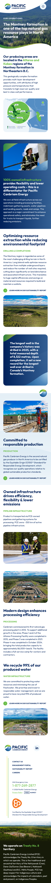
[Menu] (43, 6)
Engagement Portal (21, 765)
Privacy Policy (17, 792)
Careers (16, 773)
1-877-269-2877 (24, 785)
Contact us (17, 762)
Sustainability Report (22, 769)
